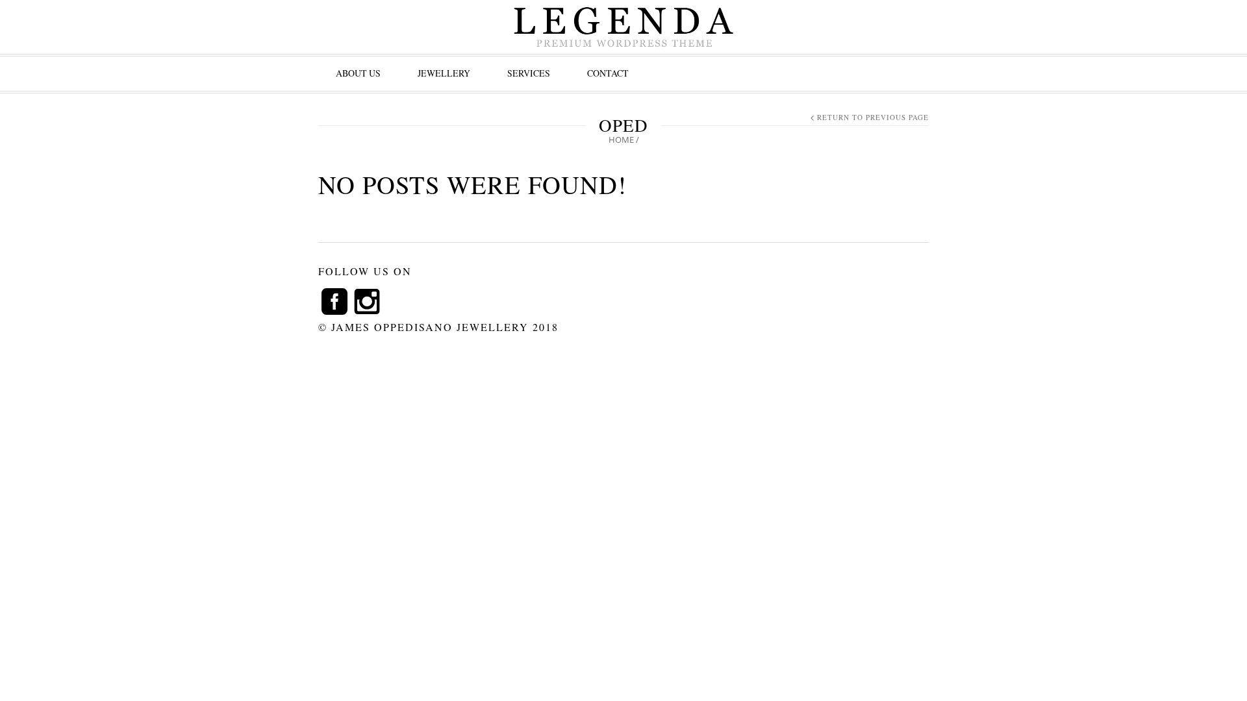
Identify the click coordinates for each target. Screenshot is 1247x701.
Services (528, 73)
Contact (608, 73)
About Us (358, 73)
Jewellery (444, 73)
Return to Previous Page (873, 117)
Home (621, 139)
